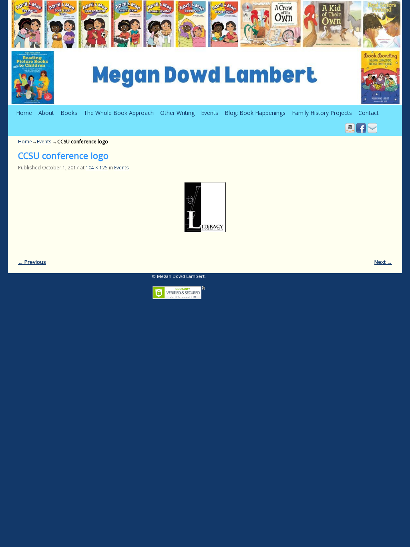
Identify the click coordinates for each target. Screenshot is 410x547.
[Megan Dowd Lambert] (205, 52)
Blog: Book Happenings (255, 113)
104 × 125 (97, 167)
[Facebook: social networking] (361, 128)
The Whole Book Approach (119, 113)
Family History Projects (322, 113)
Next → (383, 261)
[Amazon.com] (350, 128)
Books (68, 113)
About (46, 113)
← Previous (32, 261)
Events (209, 113)
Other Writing (177, 113)
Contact (368, 113)
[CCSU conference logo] (205, 207)
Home (24, 113)
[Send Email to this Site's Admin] (372, 128)
